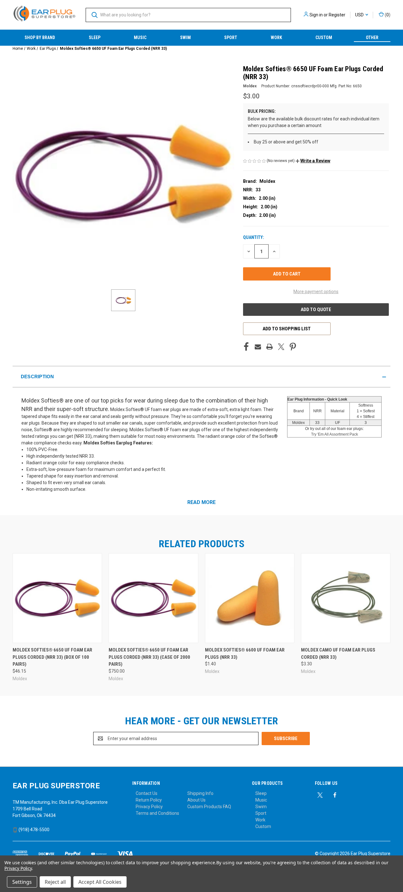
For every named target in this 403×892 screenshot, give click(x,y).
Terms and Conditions (157, 813)
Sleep (94, 37)
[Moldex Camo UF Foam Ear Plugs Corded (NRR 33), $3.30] (345, 598)
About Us (196, 799)
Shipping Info (200, 793)
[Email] (258, 346)
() (387, 14)
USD (360, 14)
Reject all (55, 881)
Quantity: (253, 237)
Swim (185, 37)
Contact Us (146, 793)
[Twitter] (281, 346)
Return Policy (149, 799)
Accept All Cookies (100, 881)
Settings (22, 881)
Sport (230, 37)
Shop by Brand (40, 37)
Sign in (316, 14)
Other (372, 37)
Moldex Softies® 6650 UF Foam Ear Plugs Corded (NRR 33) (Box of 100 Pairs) (52, 657)
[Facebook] (246, 346)
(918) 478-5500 (33, 829)
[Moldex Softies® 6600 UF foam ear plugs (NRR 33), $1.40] (249, 598)
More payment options (315, 291)
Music (140, 37)
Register (337, 14)
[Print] (269, 346)
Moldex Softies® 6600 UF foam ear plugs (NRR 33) (245, 653)
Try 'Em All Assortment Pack (334, 434)
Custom (323, 37)
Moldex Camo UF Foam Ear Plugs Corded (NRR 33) (338, 653)
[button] (313, 160)
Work (276, 37)
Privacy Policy (149, 806)
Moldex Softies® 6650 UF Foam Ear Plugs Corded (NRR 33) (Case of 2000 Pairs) (149, 657)
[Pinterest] (293, 346)
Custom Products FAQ (209, 806)
